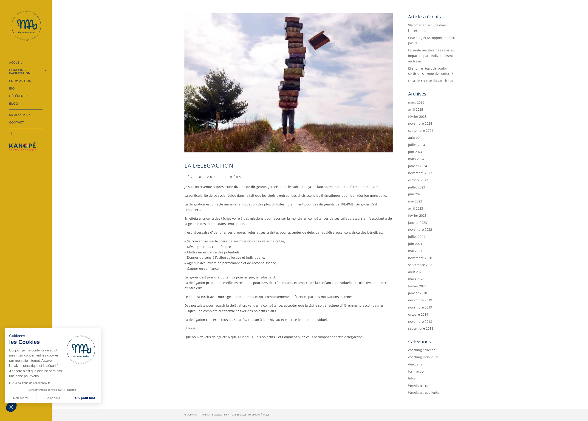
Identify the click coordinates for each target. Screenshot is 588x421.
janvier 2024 (417, 166)
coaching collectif (421, 350)
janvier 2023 (417, 222)
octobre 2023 (418, 180)
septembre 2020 (420, 265)
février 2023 (417, 215)
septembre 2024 (420, 130)
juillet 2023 (416, 187)
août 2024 (415, 137)
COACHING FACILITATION (19, 71)
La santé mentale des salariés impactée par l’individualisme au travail (431, 55)
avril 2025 (415, 109)
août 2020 (415, 272)
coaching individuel (423, 357)
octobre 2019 (418, 314)
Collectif (65, 75)
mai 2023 (415, 201)
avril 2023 (415, 208)
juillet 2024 (416, 145)
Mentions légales (235, 414)
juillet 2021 (416, 236)
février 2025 (417, 116)
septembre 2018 (420, 328)
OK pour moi (85, 398)
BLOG (13, 104)
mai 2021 (415, 251)
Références (19, 96)
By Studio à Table (258, 414)
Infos (235, 176)
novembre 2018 (420, 321)
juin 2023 (415, 194)
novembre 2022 (420, 229)
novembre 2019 (420, 307)
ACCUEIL (15, 63)
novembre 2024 (420, 123)
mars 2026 (416, 102)
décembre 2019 (420, 300)
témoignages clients (423, 392)
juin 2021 (415, 243)
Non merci (20, 398)
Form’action (20, 81)
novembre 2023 (420, 173)
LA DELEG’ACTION (208, 165)
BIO (12, 88)
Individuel (66, 66)
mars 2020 (416, 279)
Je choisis (53, 398)
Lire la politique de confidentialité (30, 383)
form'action (417, 371)
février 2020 (417, 286)
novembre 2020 (420, 258)
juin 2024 (415, 152)
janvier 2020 (417, 293)
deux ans (415, 364)
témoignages (418, 385)
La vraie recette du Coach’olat (430, 81)
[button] (11, 406)
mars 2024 (416, 159)
